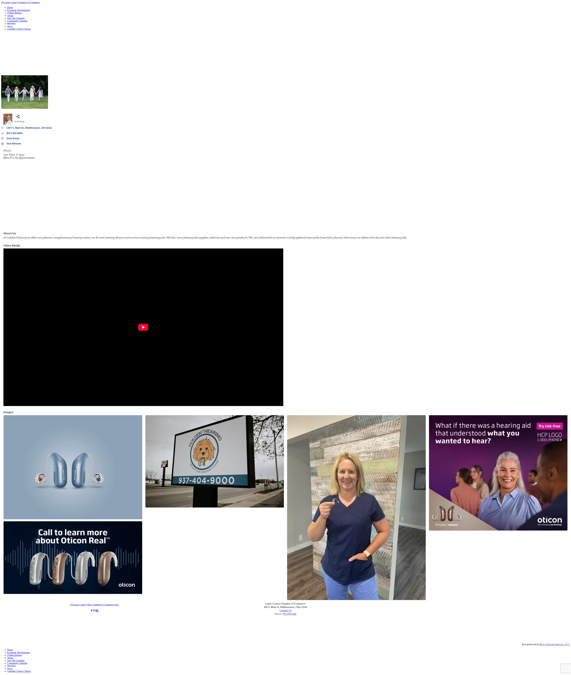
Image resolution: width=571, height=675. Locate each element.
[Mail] (94, 610)
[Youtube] (97, 610)
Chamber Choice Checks (19, 29)
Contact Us (285, 610)
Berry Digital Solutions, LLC (555, 644)
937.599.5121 (289, 614)
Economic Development (18, 10)
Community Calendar (17, 21)
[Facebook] (92, 610)
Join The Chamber (16, 18)
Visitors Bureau (14, 13)
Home (10, 7)
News (10, 26)
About (10, 15)
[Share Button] (18, 116)
